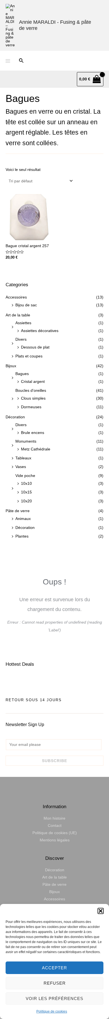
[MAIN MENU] (7, 60)
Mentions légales (55, 840)
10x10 (26, 483)
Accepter (54, 967)
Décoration (15, 417)
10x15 (26, 492)
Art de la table (18, 315)
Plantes (22, 536)
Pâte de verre (18, 511)
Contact (54, 825)
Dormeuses (31, 407)
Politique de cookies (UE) (54, 833)
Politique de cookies (51, 1011)
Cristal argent (33, 381)
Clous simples (33, 398)
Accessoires (16, 297)
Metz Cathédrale (35, 449)
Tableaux (23, 458)
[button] (100, 911)
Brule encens (32, 432)
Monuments (25, 441)
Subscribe (54, 760)
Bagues (22, 373)
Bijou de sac (26, 305)
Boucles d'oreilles (30, 390)
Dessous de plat (35, 347)
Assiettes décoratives (39, 330)
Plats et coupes (28, 356)
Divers (21, 339)
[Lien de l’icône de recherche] (21, 61)
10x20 (26, 501)
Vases (20, 466)
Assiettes (23, 323)
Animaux (23, 518)
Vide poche (25, 475)
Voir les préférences (54, 998)
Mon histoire (54, 818)
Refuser (55, 983)
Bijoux (11, 366)
